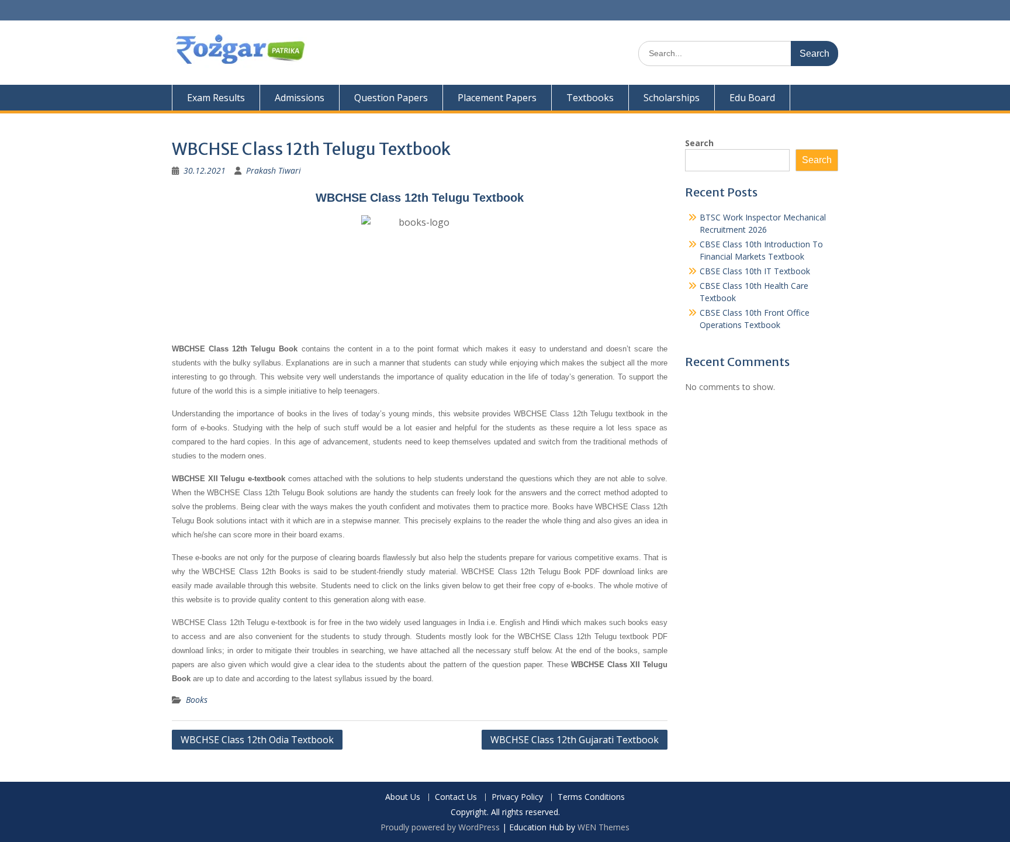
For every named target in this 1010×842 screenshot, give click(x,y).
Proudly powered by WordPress (440, 827)
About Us (402, 797)
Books (196, 699)
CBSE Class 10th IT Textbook (755, 271)
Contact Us (456, 797)
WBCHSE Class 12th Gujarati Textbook (574, 739)
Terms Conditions (591, 797)
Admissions (299, 97)
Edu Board (752, 97)
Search (699, 143)
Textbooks (590, 97)
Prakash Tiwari (273, 170)
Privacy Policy (517, 797)
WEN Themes (603, 827)
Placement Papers (497, 97)
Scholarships (672, 97)
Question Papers (391, 97)
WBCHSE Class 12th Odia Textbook (257, 739)
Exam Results (216, 97)
